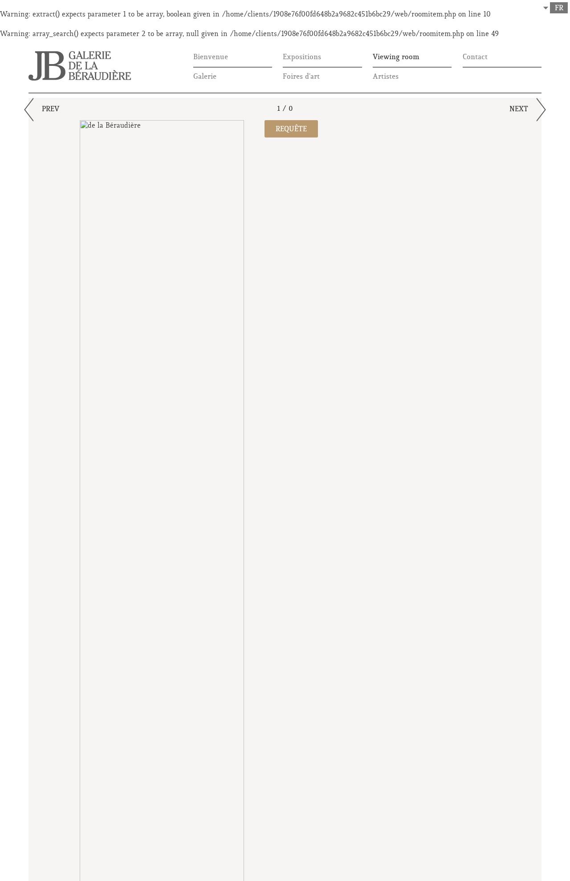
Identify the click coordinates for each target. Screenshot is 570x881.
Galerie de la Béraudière (79, 66)
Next (518, 109)
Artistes (386, 77)
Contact (475, 57)
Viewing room (396, 57)
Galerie (204, 77)
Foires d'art (301, 77)
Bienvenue (210, 57)
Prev (50, 109)
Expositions (302, 57)
